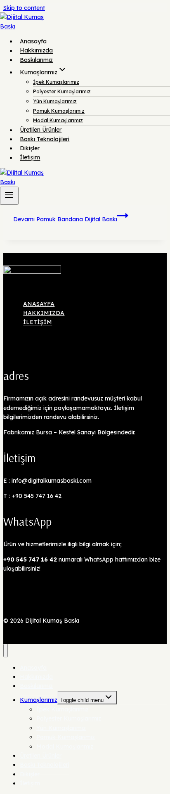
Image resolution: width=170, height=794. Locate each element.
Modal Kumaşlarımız (58, 120)
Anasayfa (33, 41)
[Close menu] (5, 650)
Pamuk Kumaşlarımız (59, 111)
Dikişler (30, 148)
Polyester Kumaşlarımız (62, 91)
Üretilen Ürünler (40, 130)
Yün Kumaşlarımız (55, 101)
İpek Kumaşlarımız (56, 82)
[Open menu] (9, 196)
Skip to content (24, 8)
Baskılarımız (36, 60)
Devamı (65, 219)
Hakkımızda (36, 51)
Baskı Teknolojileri (44, 139)
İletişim (30, 157)
